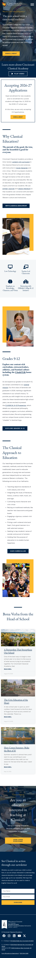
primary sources (8, 189)
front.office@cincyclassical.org (10, 953)
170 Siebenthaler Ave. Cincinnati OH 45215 (22, 941)
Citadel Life (20, 372)
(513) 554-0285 (24, 953)
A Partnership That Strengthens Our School (18, 651)
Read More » (8, 669)
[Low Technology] (10, 267)
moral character (22, 168)
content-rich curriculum (21, 162)
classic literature (24, 189)
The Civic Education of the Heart (16, 701)
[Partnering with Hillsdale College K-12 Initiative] (26, 281)
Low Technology (10, 271)
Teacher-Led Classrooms (26, 272)
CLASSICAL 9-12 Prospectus (15, 405)
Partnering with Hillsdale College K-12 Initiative (26, 288)
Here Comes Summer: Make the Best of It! (16, 749)
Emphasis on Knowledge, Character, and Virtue (10, 288)
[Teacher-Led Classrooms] (26, 267)
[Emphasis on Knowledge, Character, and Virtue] (10, 281)
